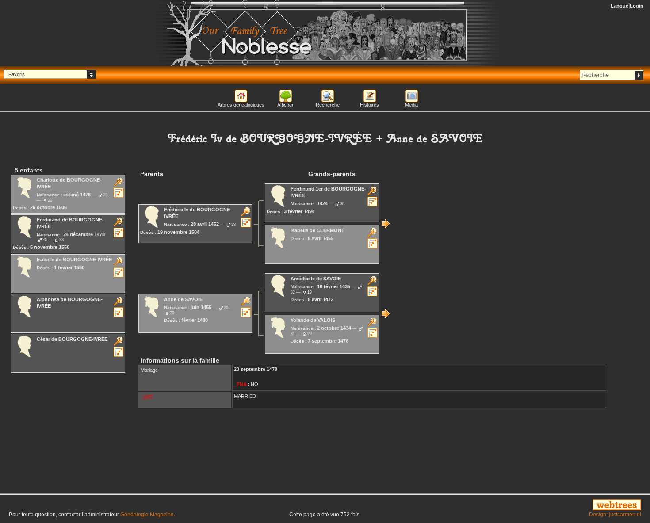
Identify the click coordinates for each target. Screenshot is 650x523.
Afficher (285, 104)
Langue (619, 5)
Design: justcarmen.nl (615, 515)
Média (411, 104)
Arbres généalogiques (241, 104)
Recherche (328, 104)
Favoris (16, 74)
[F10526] (385, 223)
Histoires (369, 104)
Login (636, 5)
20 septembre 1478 (255, 369)
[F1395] (385, 313)
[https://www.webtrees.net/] (541, 505)
